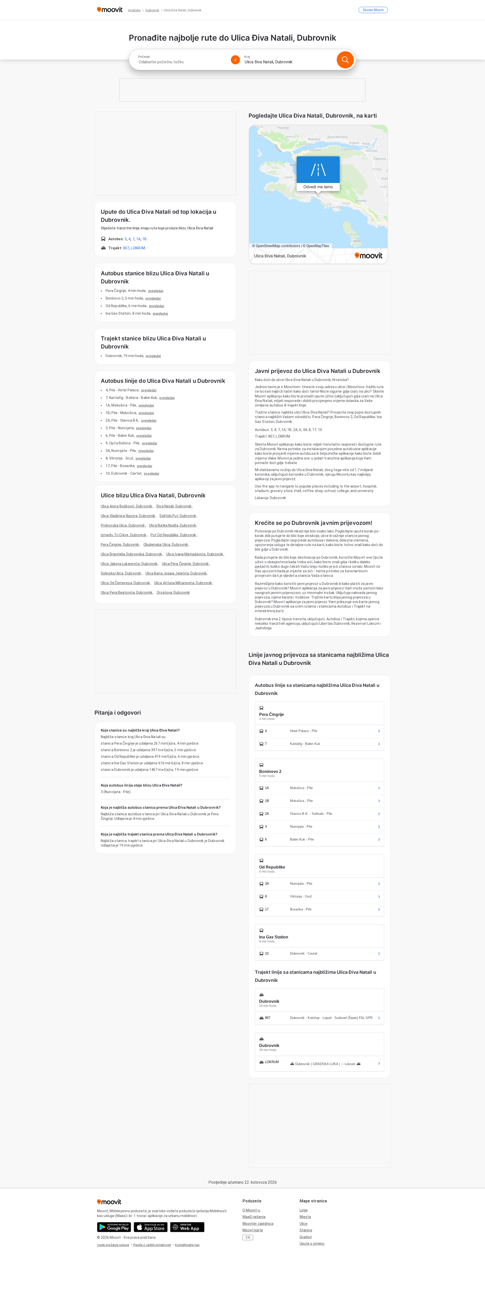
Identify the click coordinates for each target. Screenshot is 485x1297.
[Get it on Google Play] (114, 1227)
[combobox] (182, 62)
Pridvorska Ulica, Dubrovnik (123, 525)
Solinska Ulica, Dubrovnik (121, 573)
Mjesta (305, 1217)
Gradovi (306, 1237)
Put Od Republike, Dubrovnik (173, 535)
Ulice (303, 1224)
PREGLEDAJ (155, 291)
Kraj (247, 56)
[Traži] (345, 59)
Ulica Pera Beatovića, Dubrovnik (126, 592)
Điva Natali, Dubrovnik (173, 506)
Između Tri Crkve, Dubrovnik (123, 535)
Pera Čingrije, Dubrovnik (120, 545)
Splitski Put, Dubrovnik (177, 516)
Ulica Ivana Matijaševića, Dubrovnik (194, 554)
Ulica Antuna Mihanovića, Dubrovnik (183, 583)
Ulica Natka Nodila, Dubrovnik (172, 525)
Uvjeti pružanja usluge (113, 1245)
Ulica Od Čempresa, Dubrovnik (125, 583)
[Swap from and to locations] (235, 59)
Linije (304, 1210)
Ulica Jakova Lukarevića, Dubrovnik (129, 564)
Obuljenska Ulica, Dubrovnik (165, 545)
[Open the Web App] (187, 1227)
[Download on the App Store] (151, 1227)
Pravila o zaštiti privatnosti (152, 1245)
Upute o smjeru (312, 1243)
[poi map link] (318, 195)
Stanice (306, 1230)
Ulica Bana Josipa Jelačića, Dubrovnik (176, 573)
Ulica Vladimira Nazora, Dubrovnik (128, 516)
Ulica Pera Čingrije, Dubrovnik (185, 564)
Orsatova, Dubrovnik (173, 592)
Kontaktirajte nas (187, 1245)
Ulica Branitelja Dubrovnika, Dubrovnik (131, 554)
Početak (144, 56)
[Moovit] (110, 10)
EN (248, 1237)
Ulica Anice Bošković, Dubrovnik (126, 506)
